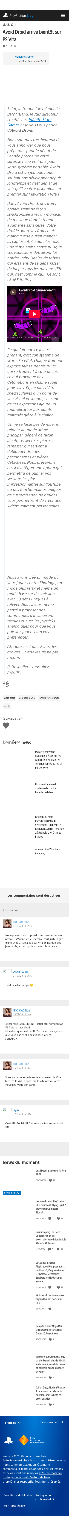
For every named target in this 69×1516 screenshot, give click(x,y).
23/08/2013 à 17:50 (22, 925)
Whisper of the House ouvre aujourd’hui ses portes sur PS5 (50, 1298)
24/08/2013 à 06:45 (22, 975)
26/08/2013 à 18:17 (22, 1014)
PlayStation (22, 15)
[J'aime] (51, 1180)
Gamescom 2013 (27, 697)
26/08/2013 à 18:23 (22, 1067)
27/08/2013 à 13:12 (22, 1114)
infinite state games (49, 697)
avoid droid (9, 697)
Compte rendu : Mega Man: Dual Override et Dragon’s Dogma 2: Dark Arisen (49, 1329)
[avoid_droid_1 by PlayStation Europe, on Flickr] (34, 538)
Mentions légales (14, 1506)
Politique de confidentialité (44, 1497)
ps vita (7, 706)
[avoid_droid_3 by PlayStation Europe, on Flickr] (30, 96)
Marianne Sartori (24, 56)
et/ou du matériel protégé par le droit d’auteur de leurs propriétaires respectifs (32, 1477)
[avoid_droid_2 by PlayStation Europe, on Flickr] (34, 567)
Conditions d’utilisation (18, 1495)
